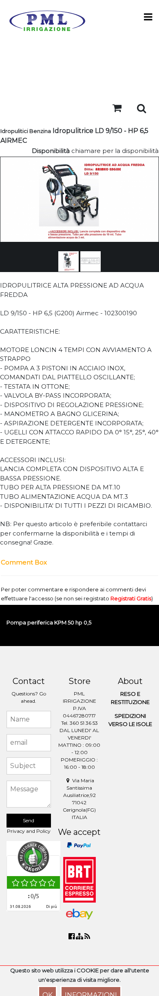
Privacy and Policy (29, 831)
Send (28, 820)
